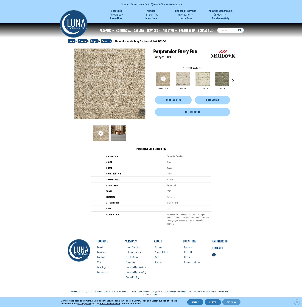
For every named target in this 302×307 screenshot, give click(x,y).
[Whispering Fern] (202, 79)
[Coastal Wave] (183, 79)
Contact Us (205, 30)
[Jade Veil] (222, 79)
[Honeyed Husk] (163, 79)
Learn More (116, 18)
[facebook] (214, 255)
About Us (168, 30)
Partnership (187, 30)
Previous (72, 131)
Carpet (94, 41)
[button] (113, 30)
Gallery (139, 30)
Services (152, 30)
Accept (195, 302)
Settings (231, 302)
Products (106, 41)
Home (71, 41)
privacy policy (84, 303)
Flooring (105, 30)
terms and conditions (110, 303)
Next (147, 131)
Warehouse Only (220, 18)
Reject (212, 302)
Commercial (123, 30)
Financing (212, 100)
